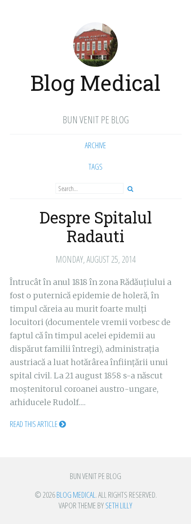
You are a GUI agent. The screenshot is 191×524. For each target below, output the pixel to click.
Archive (95, 145)
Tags (95, 166)
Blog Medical (95, 83)
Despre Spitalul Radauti (96, 227)
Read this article (34, 423)
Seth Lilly (118, 505)
